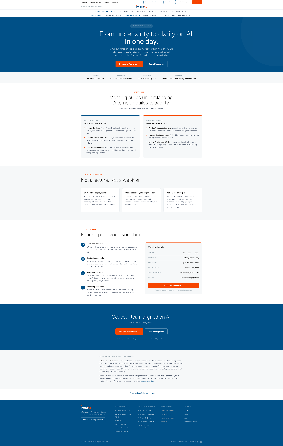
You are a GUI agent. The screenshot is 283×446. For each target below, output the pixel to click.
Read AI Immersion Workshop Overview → (141, 393)
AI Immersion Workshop (132, 15)
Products (84, 2)
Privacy (173, 441)
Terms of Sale (182, 441)
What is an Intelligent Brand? (93, 420)
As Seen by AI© (120, 424)
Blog (185, 418)
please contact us (147, 381)
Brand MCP (153, 11)
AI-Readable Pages (126, 11)
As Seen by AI (164, 11)
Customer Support (190, 422)
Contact (186, 414)
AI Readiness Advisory (113, 15)
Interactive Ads (141, 11)
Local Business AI (184, 15)
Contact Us (197, 2)
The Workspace (185, 2)
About (186, 411)
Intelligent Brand (95, 2)
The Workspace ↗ (121, 431)
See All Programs (156, 64)
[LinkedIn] (201, 442)
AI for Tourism (169, 2)
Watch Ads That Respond (153, 2)
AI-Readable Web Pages (123, 411)
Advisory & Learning (111, 2)
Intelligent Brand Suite (179, 11)
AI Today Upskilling (149, 15)
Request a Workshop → (129, 64)
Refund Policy (193, 441)
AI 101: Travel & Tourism (167, 15)
